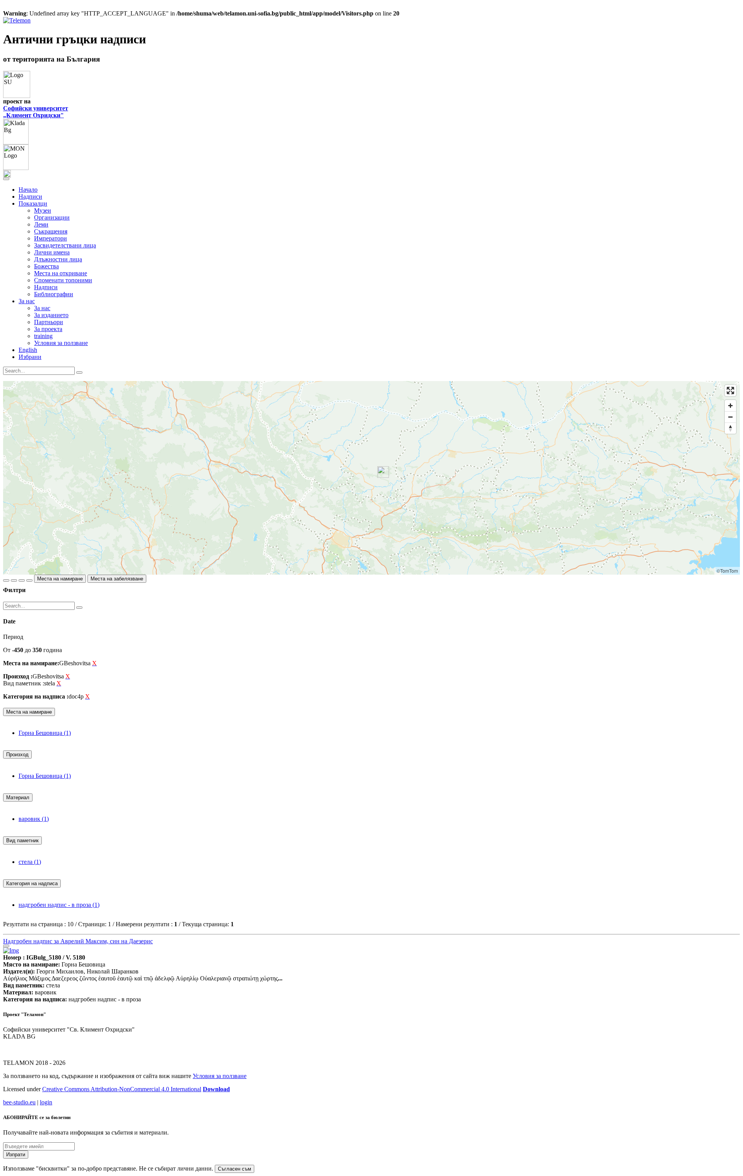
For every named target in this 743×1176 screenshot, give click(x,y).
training (43, 336)
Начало (28, 189)
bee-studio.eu (19, 1102)
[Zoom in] (730, 405)
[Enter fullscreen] (730, 390)
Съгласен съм (234, 1169)
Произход (17, 754)
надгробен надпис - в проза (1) (59, 904)
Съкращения (50, 231)
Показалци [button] (33, 203)
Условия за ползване (61, 343)
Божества (46, 266)
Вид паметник (22, 840)
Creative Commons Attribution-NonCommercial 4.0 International (121, 1089)
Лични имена (52, 252)
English (28, 350)
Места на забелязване (117, 579)
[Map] (371, 478)
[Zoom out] (730, 416)
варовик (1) (34, 818)
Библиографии (53, 294)
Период (13, 636)
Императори (50, 238)
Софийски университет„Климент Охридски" (35, 111)
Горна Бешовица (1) (45, 733)
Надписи (30, 196)
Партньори (48, 322)
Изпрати (15, 1154)
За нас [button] (27, 301)
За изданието (51, 315)
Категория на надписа (32, 883)
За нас (42, 308)
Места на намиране (60, 579)
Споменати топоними (63, 280)
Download (216, 1089)
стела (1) (30, 861)
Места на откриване (60, 273)
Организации (52, 217)
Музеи (42, 210)
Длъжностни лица (58, 259)
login (46, 1102)
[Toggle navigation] (6, 179)
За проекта (48, 329)
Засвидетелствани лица (65, 245)
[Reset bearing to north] (730, 428)
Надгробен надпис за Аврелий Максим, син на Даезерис (78, 941)
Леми (41, 224)
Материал (17, 797)
